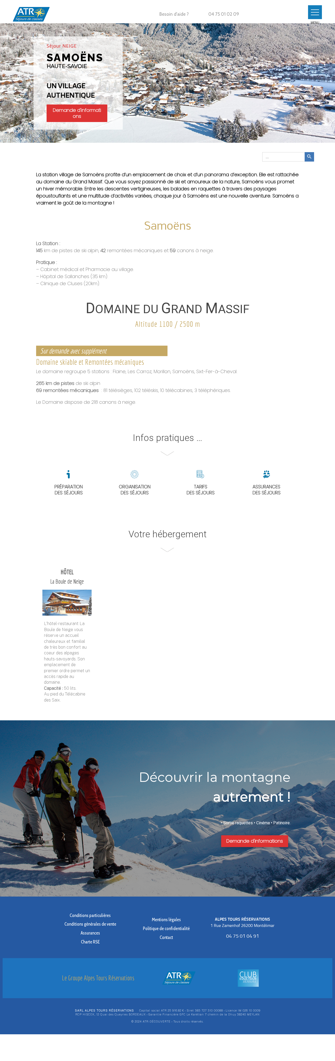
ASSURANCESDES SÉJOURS (267, 489)
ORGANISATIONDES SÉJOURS (134, 489)
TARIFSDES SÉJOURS (201, 489)
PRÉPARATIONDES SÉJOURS (68, 489)
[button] (315, 12)
